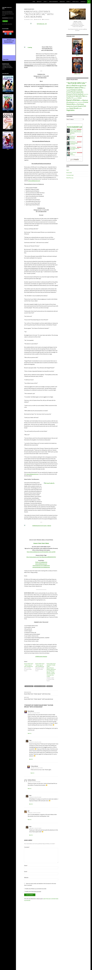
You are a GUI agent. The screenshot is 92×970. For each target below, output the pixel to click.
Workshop (83, 1)
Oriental (85, 102)
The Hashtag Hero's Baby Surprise (74, 147)
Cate (30, 740)
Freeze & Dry (85, 94)
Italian (80, 98)
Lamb (81, 100)
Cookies (79, 90)
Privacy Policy (75, 1)
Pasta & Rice (70, 104)
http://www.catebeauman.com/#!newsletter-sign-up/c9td (41, 551)
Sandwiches (69, 106)
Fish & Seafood (78, 94)
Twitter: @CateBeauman (41, 562)
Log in (67, 170)
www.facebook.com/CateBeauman (41, 565)
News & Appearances (53, 1)
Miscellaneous (70, 102)
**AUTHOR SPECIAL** (29, 686)
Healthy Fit (69, 98)
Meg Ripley (69, 134)
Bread (84, 85)
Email (26, 871)
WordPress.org (69, 177)
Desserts (69, 94)
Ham (86, 96)
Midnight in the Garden (7, 66)
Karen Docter (38, 19)
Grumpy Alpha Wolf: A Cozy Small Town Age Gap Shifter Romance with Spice (75, 131)
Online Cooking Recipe (79, 102)
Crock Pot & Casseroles (40, 686)
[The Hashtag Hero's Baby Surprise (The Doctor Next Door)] (68, 148)
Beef (73, 85)
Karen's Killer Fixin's (29, 9)
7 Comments (46, 19)
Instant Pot (75, 98)
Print (9, 92)
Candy (68, 90)
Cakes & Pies (78, 87)
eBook (7, 92)
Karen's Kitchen (73, 100)
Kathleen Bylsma (32, 780)
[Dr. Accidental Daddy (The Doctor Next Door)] (68, 153)
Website (26, 877)
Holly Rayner (73, 138)
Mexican (85, 100)
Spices (67, 108)
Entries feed (69, 172)
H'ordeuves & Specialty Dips (75, 96)
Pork (78, 104)
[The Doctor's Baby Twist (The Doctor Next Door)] (68, 137)
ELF (28, 811)
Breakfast (70, 88)
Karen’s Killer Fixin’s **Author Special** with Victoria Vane (37, 693)
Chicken (73, 90)
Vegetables (70, 110)
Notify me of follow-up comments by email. (35, 888)
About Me (39, 1)
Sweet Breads (73, 108)
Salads (82, 104)
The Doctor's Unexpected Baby (74, 142)
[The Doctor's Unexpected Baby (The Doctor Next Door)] (68, 143)
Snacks (75, 106)
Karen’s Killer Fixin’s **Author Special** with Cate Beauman (28, 665)
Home (34, 1)
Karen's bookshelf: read (74, 127)
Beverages (79, 85)
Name (26, 865)
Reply (30, 733)
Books (45, 1)
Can (84, 87)
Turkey (80, 108)
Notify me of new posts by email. (33, 891)
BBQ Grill (69, 85)
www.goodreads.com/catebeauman (41, 567)
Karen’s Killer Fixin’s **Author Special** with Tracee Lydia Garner (38, 698)
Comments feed (69, 175)
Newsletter (62, 1)
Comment (27, 847)
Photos (68, 1)
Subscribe (5, 21)
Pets (76, 104)
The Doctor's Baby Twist (73, 137)
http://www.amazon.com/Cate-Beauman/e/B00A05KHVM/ (41, 557)
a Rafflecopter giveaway (41, 656)
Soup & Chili (49, 686)
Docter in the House (6, 65)
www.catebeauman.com (34, 180)
